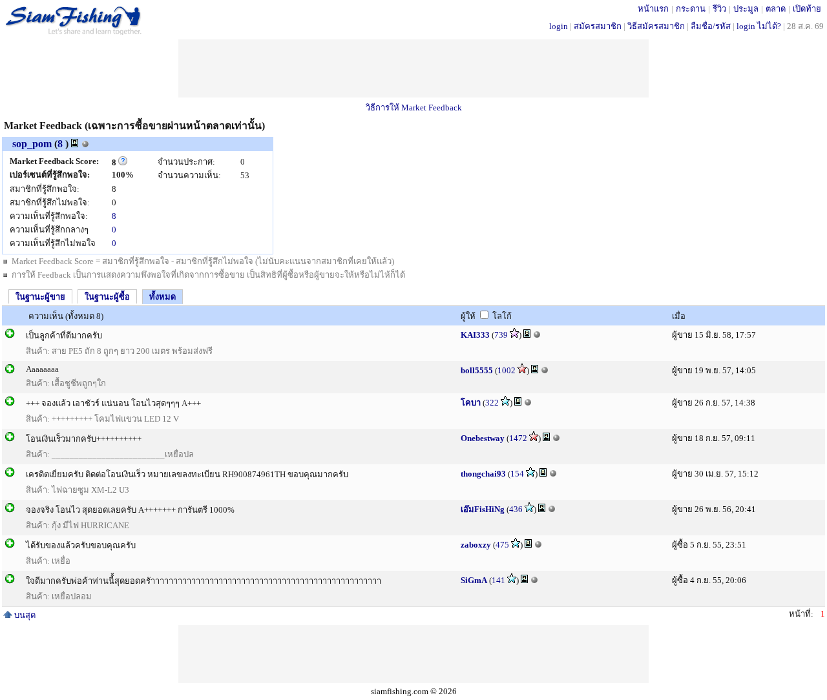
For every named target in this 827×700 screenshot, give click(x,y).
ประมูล (746, 9)
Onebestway (483, 438)
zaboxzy (476, 545)
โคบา (471, 402)
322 (492, 402)
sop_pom (32, 143)
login (558, 26)
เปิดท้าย (807, 9)
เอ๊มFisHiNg (483, 509)
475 (502, 545)
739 (501, 335)
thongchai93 (483, 474)
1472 (518, 438)
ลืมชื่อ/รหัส (711, 26)
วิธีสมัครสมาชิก (656, 26)
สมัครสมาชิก (598, 26)
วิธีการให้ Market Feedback (414, 107)
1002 (506, 370)
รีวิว (719, 9)
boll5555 (477, 370)
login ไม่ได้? (759, 26)
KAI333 (475, 335)
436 (516, 509)
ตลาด (776, 9)
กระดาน (691, 9)
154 (517, 474)
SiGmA (474, 580)
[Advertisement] (413, 68)
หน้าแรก (653, 9)
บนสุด (24, 615)
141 (498, 580)
